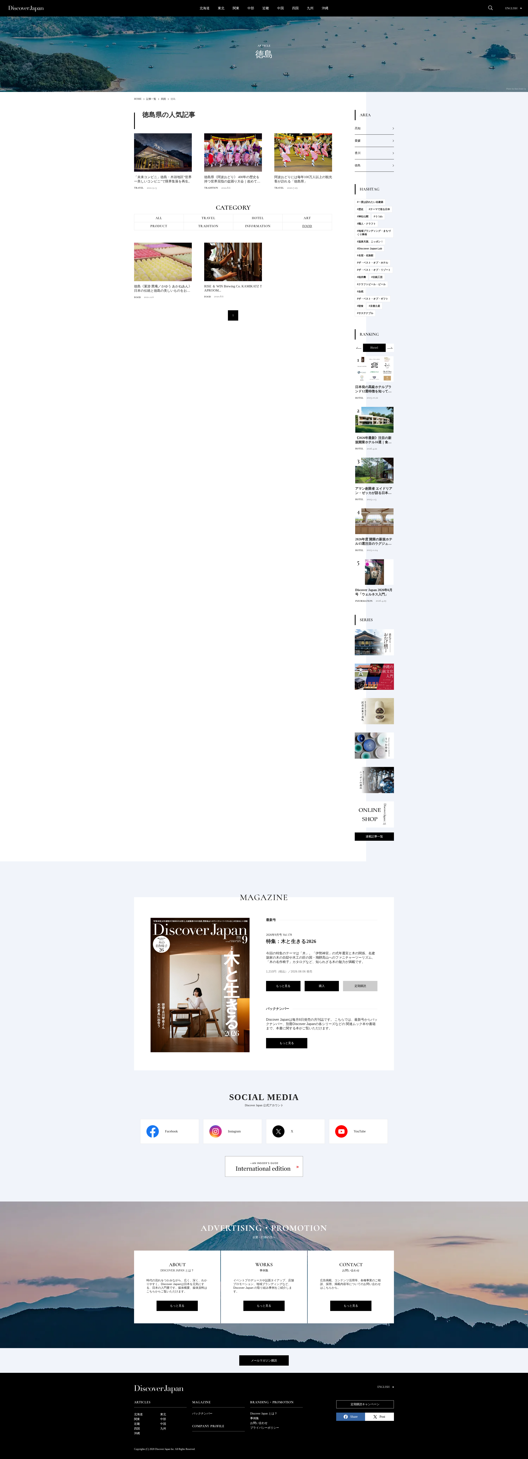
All (159, 218)
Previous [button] (359, 348)
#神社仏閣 (362, 216)
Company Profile (208, 1426)
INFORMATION (258, 226)
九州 (310, 8)
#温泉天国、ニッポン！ (370, 241)
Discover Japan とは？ (263, 1413)
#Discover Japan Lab (369, 248)
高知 (358, 128)
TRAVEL (139, 187)
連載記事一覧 (374, 836)
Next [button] (390, 348)
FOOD (307, 226)
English (511, 8)
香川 (358, 153)
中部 (251, 8)
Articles (142, 1402)
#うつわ (378, 216)
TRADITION (211, 187)
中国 (280, 8)
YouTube (360, 1131)
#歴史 (360, 209)
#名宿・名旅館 (365, 255)
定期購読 (360, 986)
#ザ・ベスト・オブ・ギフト (372, 298)
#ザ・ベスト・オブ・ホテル (372, 262)
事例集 (254, 1418)
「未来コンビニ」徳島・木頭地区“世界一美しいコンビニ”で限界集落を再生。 (163, 179)
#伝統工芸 (377, 277)
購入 (322, 986)
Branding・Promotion (271, 1402)
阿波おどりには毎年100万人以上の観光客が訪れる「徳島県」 (303, 179)
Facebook (171, 1131)
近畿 (265, 8)
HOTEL (258, 218)
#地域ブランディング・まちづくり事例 (374, 232)
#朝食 (360, 305)
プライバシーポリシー (264, 1427)
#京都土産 (374, 305)
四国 (295, 8)
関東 (236, 8)
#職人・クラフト (366, 223)
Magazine (201, 1402)
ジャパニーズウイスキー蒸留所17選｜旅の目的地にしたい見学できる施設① (373, 491)
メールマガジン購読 (264, 1360)
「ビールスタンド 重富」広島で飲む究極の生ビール (373, 389)
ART (307, 218)
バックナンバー (202, 1413)
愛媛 (358, 140)
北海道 (205, 8)
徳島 (358, 165)
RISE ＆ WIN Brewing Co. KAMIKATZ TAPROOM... (233, 288)
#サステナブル (365, 313)
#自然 (360, 291)
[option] (374, 348)
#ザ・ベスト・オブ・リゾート (374, 269)
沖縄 (325, 8)
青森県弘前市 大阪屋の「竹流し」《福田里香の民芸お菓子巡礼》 (373, 592)
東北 (221, 8)
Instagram (234, 1131)
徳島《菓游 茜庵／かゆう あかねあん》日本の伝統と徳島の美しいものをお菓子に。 (163, 289)
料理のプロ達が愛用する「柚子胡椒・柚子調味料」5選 (373, 541)
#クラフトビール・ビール (371, 284)
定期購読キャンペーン (365, 1404)
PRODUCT (158, 226)
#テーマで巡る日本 (379, 209)
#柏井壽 (361, 277)
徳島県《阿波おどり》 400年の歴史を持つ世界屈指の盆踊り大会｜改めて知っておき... (232, 179)
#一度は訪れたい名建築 (370, 202)
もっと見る (283, 986)
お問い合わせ (259, 1423)
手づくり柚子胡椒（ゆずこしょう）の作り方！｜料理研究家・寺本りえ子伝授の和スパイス (373, 440)
